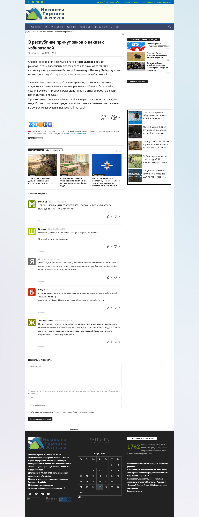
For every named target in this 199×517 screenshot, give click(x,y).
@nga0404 (42, 482)
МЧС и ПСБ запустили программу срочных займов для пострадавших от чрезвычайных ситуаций (106, 182)
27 (100, 487)
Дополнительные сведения (41, 485)
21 (106, 482)
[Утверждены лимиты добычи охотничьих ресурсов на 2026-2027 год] (42, 165)
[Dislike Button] (114, 117)
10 (81, 476)
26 (93, 487)
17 (81, 482)
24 (81, 487)
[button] (169, 27)
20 (100, 482)
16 (118, 476)
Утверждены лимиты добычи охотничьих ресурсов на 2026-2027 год (40, 181)
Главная (37, 27)
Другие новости (53, 150)
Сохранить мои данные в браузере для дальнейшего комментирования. (63, 412)
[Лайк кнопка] (103, 117)
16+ (117, 27)
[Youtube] (42, 2)
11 (87, 476)
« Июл (80, 497)
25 (87, 487)
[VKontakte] (37, 2)
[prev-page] (116, 150)
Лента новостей (55, 27)
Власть (39, 138)
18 (87, 482)
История (86, 27)
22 (112, 482)
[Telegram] (33, 2)
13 (100, 476)
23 (118, 482)
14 (106, 476)
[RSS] (28, 2)
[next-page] (120, 150)
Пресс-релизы (98, 175)
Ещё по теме (36, 150)
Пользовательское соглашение (140, 479)
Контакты (151, 482)
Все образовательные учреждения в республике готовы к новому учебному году (73, 182)
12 (93, 476)
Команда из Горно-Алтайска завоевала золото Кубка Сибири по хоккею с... (157, 66)
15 (112, 476)
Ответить (41, 221)
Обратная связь (104, 27)
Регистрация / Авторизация (156, 2)
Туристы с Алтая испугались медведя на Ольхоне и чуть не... (157, 55)
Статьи (72, 27)
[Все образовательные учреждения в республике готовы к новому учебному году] (74, 165)
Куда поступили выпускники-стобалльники (158, 44)
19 (93, 482)
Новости (32, 175)
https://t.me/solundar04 (76, 133)
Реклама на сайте (134, 491)
